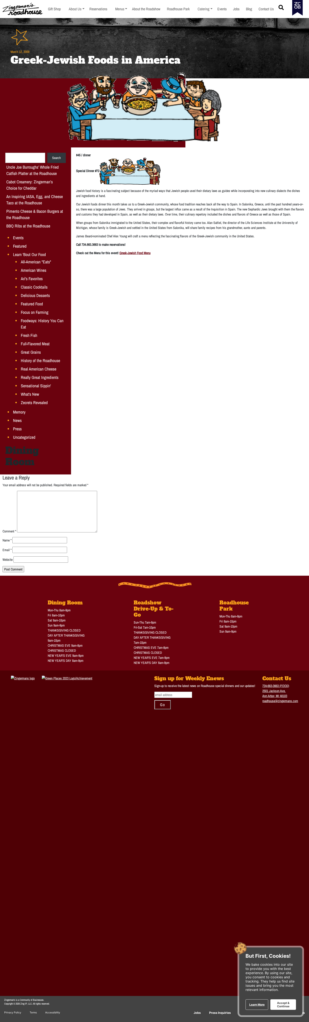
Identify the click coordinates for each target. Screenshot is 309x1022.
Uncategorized (24, 437)
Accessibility (52, 1012)
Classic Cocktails (34, 287)
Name (7, 540)
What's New (30, 394)
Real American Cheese (38, 369)
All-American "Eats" (36, 262)
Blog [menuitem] (249, 9)
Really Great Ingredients (39, 377)
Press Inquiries (220, 1012)
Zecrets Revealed (34, 402)
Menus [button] (121, 9)
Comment (9, 531)
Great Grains (31, 352)
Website (8, 559)
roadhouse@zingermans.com (280, 701)
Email (7, 550)
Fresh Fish (29, 335)
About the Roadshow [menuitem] (146, 9)
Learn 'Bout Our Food (29, 254)
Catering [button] (205, 9)
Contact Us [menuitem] (266, 9)
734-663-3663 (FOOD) (275, 685)
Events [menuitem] (222, 9)
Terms (33, 1012)
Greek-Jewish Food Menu (135, 253)
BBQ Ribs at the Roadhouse (28, 226)
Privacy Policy (12, 1012)
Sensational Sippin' (36, 386)
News (17, 420)
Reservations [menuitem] (98, 9)
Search (56, 157)
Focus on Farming (34, 312)
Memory (19, 412)
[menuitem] (77, 9)
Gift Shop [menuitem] (54, 9)
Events (18, 237)
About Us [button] (77, 9)
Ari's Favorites (32, 278)
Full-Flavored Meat (35, 344)
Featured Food (32, 304)
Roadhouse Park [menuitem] (178, 9)
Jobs (197, 1012)
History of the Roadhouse (40, 360)
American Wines (33, 270)
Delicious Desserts (35, 295)
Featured (19, 246)
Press (17, 429)
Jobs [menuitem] (236, 9)
